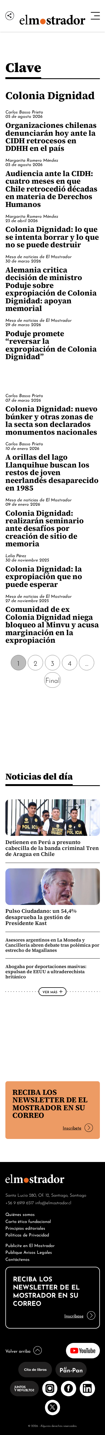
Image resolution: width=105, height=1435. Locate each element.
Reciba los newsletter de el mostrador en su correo (50, 1103)
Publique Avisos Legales (28, 1252)
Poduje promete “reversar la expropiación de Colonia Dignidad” (51, 345)
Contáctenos (17, 1259)
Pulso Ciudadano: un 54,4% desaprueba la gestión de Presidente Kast (40, 917)
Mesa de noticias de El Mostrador (38, 256)
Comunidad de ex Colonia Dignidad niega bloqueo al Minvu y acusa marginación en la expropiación (52, 624)
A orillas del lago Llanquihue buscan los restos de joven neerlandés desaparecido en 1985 (52, 472)
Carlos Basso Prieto (24, 111)
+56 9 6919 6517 (19, 1202)
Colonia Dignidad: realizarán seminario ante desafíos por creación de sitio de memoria (44, 528)
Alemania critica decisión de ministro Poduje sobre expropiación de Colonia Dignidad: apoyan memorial (51, 289)
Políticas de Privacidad (27, 1234)
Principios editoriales (25, 1228)
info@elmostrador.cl (53, 1202)
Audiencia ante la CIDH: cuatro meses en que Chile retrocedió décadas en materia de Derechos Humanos (51, 188)
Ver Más (50, 991)
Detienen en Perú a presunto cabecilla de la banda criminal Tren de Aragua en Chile (52, 848)
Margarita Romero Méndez (31, 160)
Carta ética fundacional (28, 1221)
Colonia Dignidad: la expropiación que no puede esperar (43, 576)
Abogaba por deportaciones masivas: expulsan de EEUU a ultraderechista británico (45, 971)
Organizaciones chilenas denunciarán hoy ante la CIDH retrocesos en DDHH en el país (51, 136)
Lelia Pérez (15, 555)
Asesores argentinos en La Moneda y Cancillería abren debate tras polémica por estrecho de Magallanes (52, 945)
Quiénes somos (20, 1214)
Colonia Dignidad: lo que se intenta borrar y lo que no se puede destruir (52, 237)
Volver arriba (17, 1351)
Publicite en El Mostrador (30, 1245)
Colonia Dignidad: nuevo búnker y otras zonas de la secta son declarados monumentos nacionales (51, 420)
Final (52, 679)
